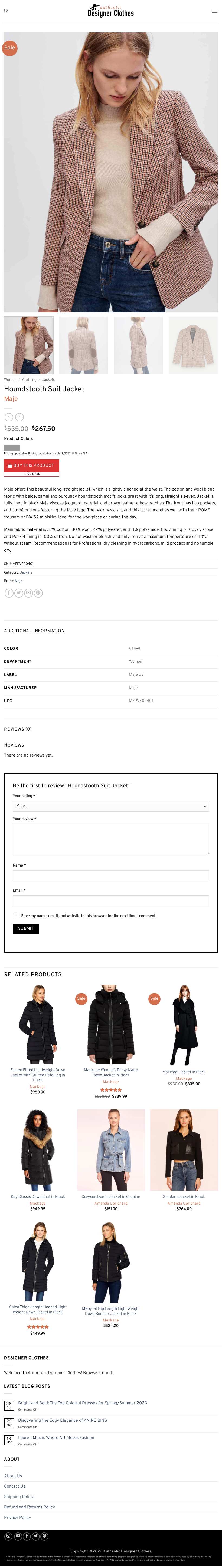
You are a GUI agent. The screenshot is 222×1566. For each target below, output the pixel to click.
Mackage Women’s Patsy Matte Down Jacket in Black (111, 1073)
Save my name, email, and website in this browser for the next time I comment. (88, 916)
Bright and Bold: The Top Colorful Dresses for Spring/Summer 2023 (82, 1403)
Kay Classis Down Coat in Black (38, 1197)
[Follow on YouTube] (18, 1536)
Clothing (29, 380)
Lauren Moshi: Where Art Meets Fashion (56, 1438)
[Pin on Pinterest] (38, 593)
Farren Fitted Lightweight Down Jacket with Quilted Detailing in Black (38, 1075)
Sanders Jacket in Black (184, 1197)
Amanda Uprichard (111, 1203)
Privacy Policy (17, 1518)
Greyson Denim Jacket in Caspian (110, 1197)
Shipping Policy (19, 1497)
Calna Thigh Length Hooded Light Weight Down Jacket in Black (38, 1310)
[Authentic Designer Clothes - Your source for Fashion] (111, 11)
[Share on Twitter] (18, 593)
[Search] (6, 11)
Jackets (48, 380)
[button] (214, 10)
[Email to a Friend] (28, 593)
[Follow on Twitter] (36, 1536)
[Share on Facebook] (9, 593)
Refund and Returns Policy (29, 1507)
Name (19, 865)
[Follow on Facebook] (27, 1536)
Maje (11, 399)
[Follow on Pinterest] (44, 1536)
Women (10, 380)
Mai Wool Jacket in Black (184, 1072)
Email (19, 890)
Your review (24, 819)
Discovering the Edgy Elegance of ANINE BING (62, 1420)
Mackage (38, 1087)
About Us (13, 1476)
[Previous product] (19, 417)
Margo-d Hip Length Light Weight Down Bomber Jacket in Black (111, 1312)
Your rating (24, 796)
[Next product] (9, 417)
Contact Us (14, 1486)
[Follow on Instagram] (8, 1536)
